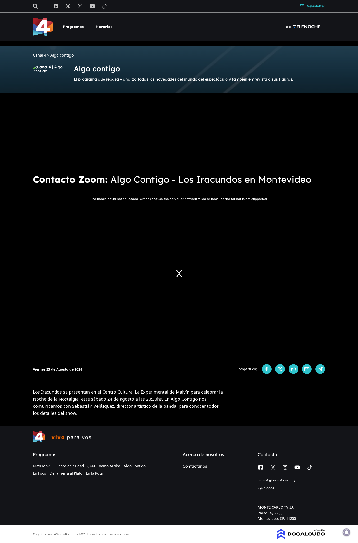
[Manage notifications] (346, 532)
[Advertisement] (179, 133)
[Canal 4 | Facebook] (56, 5)
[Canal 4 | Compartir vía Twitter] (280, 369)
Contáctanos (195, 466)
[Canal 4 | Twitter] (68, 5)
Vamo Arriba (109, 465)
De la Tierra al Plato (66, 473)
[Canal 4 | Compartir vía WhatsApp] (293, 369)
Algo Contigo (135, 465)
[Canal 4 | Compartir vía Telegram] (320, 369)
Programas (73, 26)
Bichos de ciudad (69, 465)
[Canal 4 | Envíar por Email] (307, 369)
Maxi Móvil (42, 465)
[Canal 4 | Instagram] (80, 5)
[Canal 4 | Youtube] (92, 5)
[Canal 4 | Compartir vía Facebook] (267, 369)
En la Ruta (94, 473)
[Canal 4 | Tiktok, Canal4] (105, 5)
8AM (91, 465)
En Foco (39, 473)
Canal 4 (39, 55)
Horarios (104, 26)
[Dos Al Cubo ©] (301, 537)
